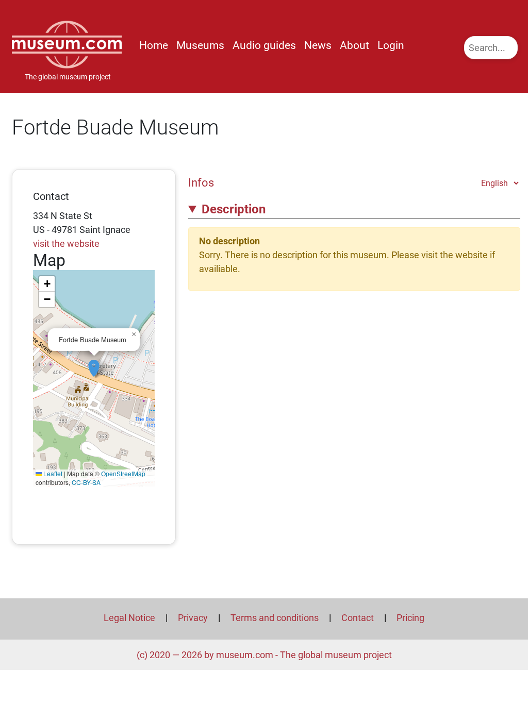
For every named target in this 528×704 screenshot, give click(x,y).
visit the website (66, 243)
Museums (200, 45)
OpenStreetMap (123, 473)
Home (153, 45)
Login (390, 45)
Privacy (193, 617)
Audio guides (264, 45)
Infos (201, 182)
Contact (357, 617)
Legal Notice (129, 617)
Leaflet (52, 473)
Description (234, 209)
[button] (94, 362)
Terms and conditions (274, 617)
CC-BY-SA (86, 482)
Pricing (410, 617)
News (318, 45)
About (354, 45)
